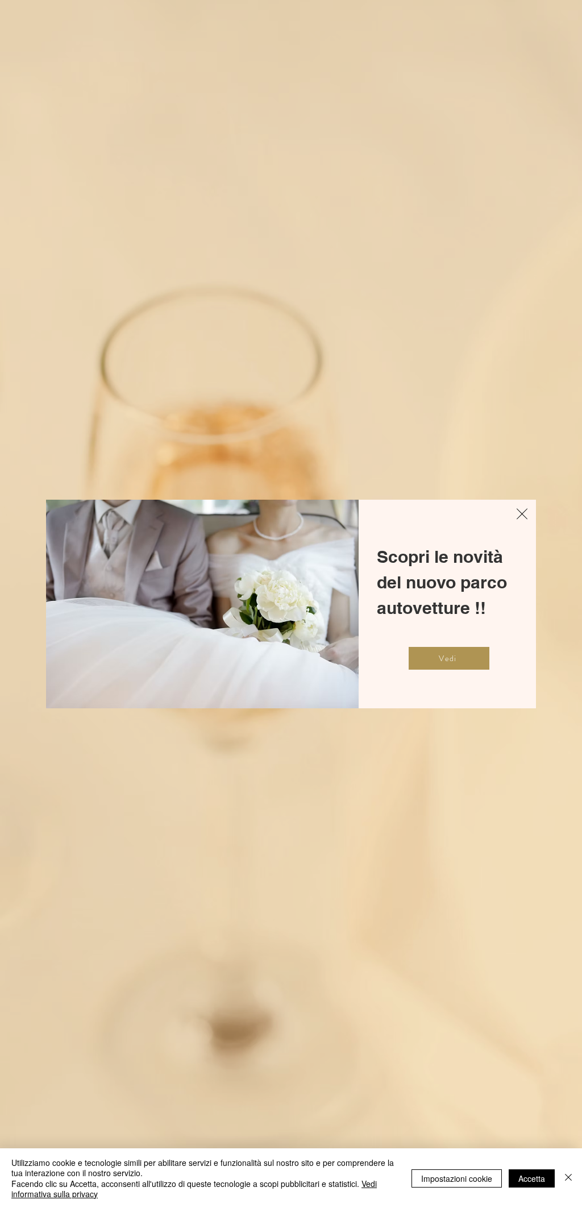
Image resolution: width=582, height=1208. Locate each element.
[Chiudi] (568, 1178)
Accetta (531, 1178)
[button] (522, 514)
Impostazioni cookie (456, 1178)
